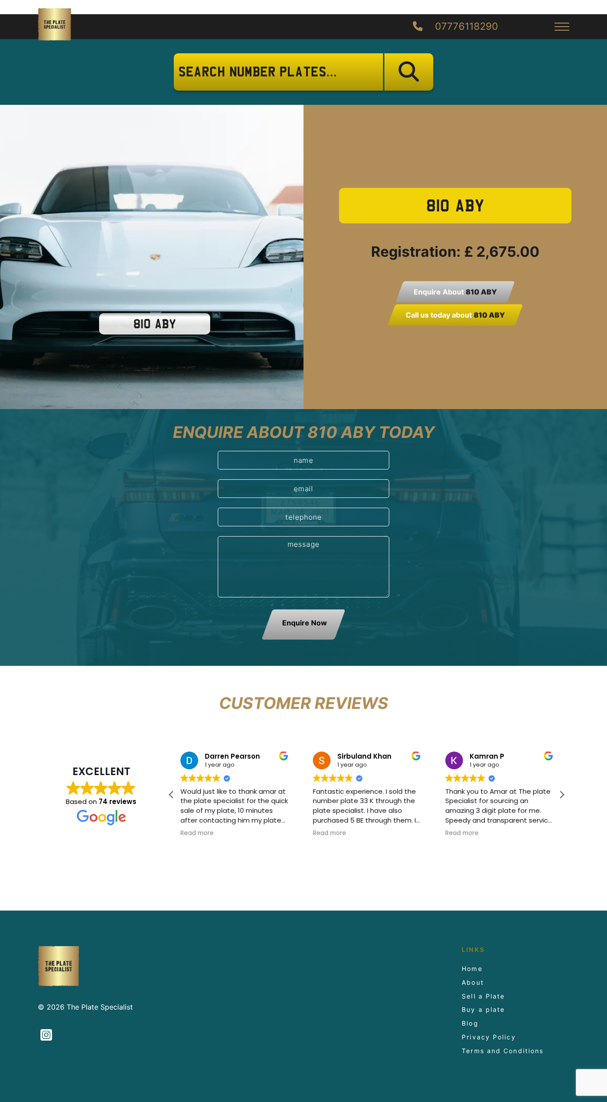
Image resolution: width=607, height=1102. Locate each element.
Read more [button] (197, 833)
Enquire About (455, 291)
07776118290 (465, 26)
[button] (561, 794)
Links (473, 949)
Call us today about (455, 314)
